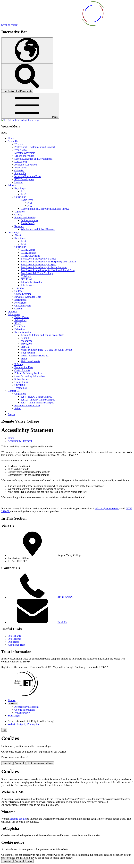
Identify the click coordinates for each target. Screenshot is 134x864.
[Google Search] (27, 76)
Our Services (14, 638)
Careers (18, 308)
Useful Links (21, 382)
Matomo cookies (18, 818)
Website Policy (22, 712)
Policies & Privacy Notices (28, 373)
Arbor (17, 408)
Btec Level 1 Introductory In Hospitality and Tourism (48, 261)
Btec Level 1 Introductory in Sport (38, 264)
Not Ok (25, 346)
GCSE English (28, 252)
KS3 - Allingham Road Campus (37, 402)
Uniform (18, 182)
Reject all (7, 763)
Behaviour (19, 329)
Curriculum (20, 197)
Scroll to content (9, 25)
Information (14, 314)
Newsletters (20, 302)
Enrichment (20, 299)
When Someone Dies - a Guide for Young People (46, 349)
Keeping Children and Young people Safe (42, 335)
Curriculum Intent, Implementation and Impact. (45, 208)
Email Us (62, 622)
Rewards (19, 226)
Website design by (23, 724)
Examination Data (23, 367)
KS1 (23, 191)
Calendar (19, 170)
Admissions (20, 320)
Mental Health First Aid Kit (35, 355)
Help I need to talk (30, 361)
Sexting (25, 338)
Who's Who (20, 150)
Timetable (19, 211)
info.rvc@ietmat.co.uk (107, 508)
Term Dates (20, 326)
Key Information (23, 332)
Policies (13, 703)
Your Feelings (28, 352)
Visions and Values (24, 155)
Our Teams (13, 641)
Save (29, 861)
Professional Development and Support (34, 147)
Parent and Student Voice (27, 405)
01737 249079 (65, 597)
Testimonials (20, 387)
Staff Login (14, 715)
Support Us (20, 173)
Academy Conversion (25, 164)
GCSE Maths (28, 249)
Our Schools (14, 636)
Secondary (13, 232)
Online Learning (22, 293)
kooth (24, 358)
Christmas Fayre (22, 305)
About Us (13, 141)
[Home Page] (20, 120)
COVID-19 (20, 385)
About (17, 235)
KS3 (23, 241)
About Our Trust (16, 644)
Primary (12, 185)
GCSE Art (26, 279)
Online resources (29, 220)
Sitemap (12, 700)
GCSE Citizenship (30, 255)
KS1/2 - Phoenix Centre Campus (38, 399)
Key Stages (20, 188)
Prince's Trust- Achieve (33, 282)
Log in (11, 414)
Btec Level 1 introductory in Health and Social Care (48, 270)
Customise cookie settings (40, 763)
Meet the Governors (24, 152)
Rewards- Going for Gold (27, 296)
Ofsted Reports (22, 370)
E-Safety (18, 364)
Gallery (18, 214)
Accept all (19, 763)
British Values (21, 317)
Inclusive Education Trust (27, 176)
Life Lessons (27, 285)
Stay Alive (26, 343)
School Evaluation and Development (33, 158)
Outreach (12, 311)
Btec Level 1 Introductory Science (38, 258)
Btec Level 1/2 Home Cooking (37, 273)
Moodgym (26, 340)
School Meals (21, 379)
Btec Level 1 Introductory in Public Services (44, 267)
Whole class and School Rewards (38, 229)
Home (11, 138)
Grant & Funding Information (29, 376)
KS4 (23, 244)
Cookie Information (24, 709)
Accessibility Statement (20, 441)
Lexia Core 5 (27, 223)
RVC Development (24, 179)
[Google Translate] (27, 50)
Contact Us (13, 390)
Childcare (26, 276)
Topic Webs (27, 199)
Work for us (20, 167)
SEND (17, 323)
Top (4, 730)
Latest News (20, 161)
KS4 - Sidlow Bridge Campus (36, 396)
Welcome (19, 144)
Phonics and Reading (25, 217)
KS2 (23, 194)
